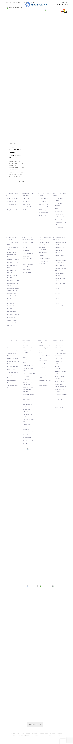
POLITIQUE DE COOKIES (53, 735)
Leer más (21, 181)
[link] (51, 10)
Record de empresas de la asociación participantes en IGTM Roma (14, 152)
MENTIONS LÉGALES (19, 735)
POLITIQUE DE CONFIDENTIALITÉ (35, 735)
